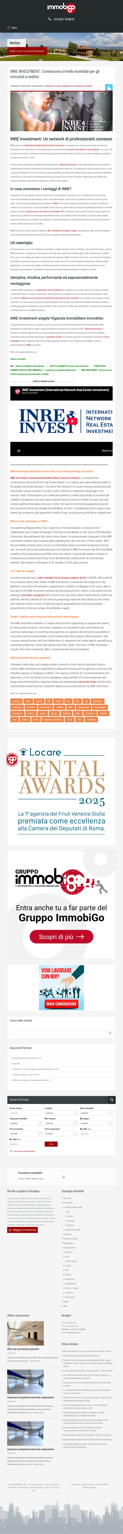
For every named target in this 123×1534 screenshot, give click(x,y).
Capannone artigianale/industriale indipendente (30, 1397)
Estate (58, 701)
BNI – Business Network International (27, 366)
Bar (68, 1212)
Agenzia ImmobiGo (93, 329)
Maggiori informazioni (24, 1229)
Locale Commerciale (73, 1230)
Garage (68, 1266)
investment (17, 713)
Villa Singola (70, 1297)
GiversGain (97, 701)
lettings (54, 713)
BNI (49, 701)
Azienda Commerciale (73, 1207)
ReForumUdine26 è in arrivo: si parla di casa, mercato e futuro (87, 1351)
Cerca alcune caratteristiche (24, 1151)
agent (28, 701)
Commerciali (68, 1203)
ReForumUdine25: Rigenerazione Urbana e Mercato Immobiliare (87, 1439)
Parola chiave (15, 1108)
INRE (56, 203)
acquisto (16, 701)
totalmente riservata (67, 164)
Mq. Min (86, 1129)
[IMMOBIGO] (61, 7)
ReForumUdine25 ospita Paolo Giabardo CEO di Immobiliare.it (87, 1435)
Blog (14, 1063)
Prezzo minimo (16, 1129)
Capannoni (67, 1198)
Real (14, 719)
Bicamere (68, 1252)
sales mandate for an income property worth (62, 577)
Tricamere (69, 1292)
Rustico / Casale (71, 1288)
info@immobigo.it (73, 1332)
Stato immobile (87, 1108)
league (43, 713)
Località (48, 1108)
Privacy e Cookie (89, 1487)
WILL (80, 719)
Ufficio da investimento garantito (23, 1349)
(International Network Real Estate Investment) (44, 145)
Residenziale (68, 1243)
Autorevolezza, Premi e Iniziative (25, 1058)
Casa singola (72, 1261)
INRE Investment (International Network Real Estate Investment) (45, 477)
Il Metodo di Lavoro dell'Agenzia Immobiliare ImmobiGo (68, 86)
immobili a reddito (54, 337)
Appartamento (70, 1248)
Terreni (66, 1301)
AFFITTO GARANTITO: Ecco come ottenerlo (69, 366)
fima (77, 701)
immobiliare (45, 707)
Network (66, 713)
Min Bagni (84, 1118)
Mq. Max (15, 1139)
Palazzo (68, 1275)
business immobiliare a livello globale (83, 149)
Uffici (65, 1306)
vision (69, 719)
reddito (25, 719)
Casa (67, 1257)
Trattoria (70, 1225)
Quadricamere (70, 1284)
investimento (99, 707)
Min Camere (50, 1118)
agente (39, 701)
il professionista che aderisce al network (42, 211)
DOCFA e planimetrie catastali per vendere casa (81, 1356)
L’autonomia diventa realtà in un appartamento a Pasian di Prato (88, 1371)
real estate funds (87, 681)
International (83, 707)
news (78, 713)
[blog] (12, 759)
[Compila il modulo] (64, 1176)
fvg (86, 701)
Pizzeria (70, 1216)
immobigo (17, 707)
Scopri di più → (36, 1361)
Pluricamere (69, 1279)
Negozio (68, 1234)
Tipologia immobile (18, 1118)
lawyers (31, 713)
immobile (31, 707)
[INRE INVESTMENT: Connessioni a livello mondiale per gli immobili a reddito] (61, 111)
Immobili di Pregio (70, 1239)
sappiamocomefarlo (53, 719)
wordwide (91, 719)
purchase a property (33, 595)
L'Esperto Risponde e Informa (24, 1075)
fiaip (68, 701)
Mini (66, 1270)
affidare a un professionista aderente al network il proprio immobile (50, 298)
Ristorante (71, 1221)
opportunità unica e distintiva (49, 290)
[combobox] (61, 1113)
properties (90, 713)
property (103, 713)
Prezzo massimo (52, 1129)
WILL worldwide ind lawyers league (62, 230)
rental (36, 719)
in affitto (59, 707)
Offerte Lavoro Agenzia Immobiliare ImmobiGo (30, 1080)
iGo (90, 341)
